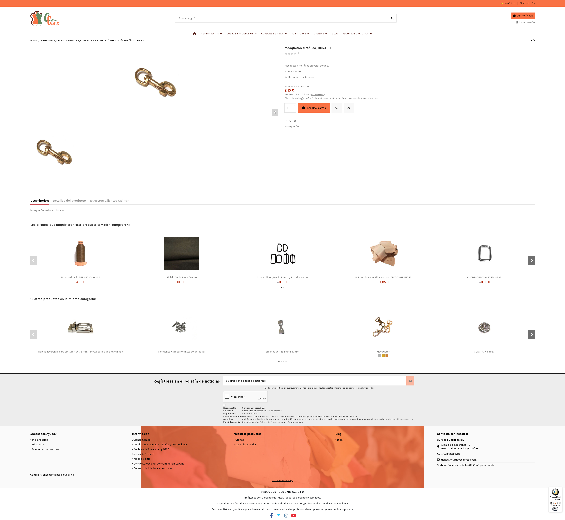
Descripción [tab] (39, 201)
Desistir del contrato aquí (282, 481)
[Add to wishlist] (336, 108)
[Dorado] (383, 355)
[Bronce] (386, 355)
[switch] (555, 509)
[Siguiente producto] (534, 40)
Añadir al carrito (316, 108)
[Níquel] (379, 355)
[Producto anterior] (532, 40)
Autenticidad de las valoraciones (153, 468)
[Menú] (560, 488)
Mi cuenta (38, 444)
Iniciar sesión (40, 439)
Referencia (291, 86)
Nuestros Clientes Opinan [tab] (109, 201)
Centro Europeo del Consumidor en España (159, 463)
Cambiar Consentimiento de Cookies (52, 474)
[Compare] (79, 274)
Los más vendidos (246, 444)
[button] (241, 33)
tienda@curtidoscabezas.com (399, 419)
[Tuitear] (290, 121)
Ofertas (239, 439)
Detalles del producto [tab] (69, 201)
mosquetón (292, 126)
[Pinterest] (295, 121)
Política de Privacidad (270, 422)
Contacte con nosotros (45, 449)
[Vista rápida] (85, 274)
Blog (340, 439)
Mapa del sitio (142, 458)
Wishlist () (528, 3)
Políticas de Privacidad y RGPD (151, 449)
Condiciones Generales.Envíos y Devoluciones (161, 444)
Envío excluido (317, 94)
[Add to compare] (349, 108)
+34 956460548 (450, 454)
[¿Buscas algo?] (393, 18)
